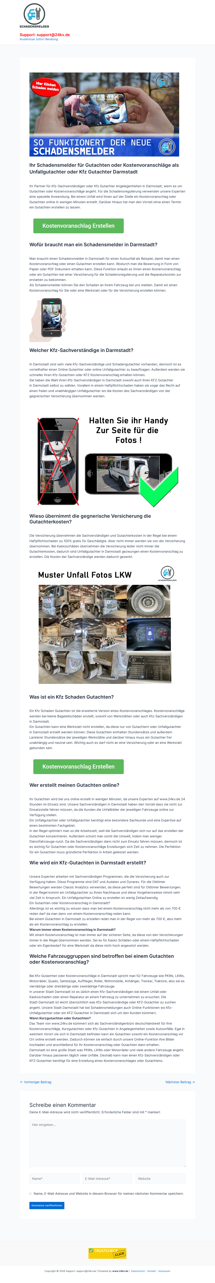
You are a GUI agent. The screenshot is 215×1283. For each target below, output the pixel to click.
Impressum (164, 1271)
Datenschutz (138, 1271)
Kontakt (151, 1271)
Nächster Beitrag (180, 1082)
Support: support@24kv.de (45, 34)
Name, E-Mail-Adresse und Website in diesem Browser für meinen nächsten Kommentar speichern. (109, 1193)
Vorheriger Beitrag (35, 1082)
